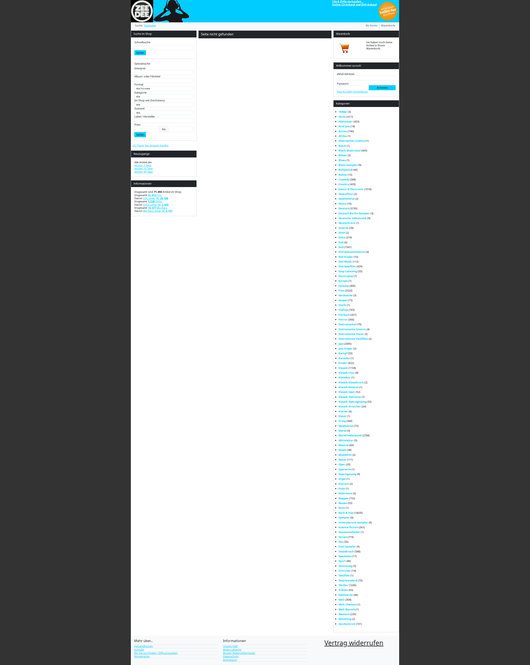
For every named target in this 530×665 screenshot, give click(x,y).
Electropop (345, 276)
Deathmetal (346, 198)
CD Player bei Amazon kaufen (150, 145)
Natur (342, 459)
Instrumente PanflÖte (353, 339)
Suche (138, 25)
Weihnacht (345, 595)
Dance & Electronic (351, 189)
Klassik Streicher (349, 406)
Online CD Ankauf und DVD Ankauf (354, 4)
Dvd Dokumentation (351, 252)
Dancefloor (345, 194)
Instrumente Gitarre (352, 329)
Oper (341, 464)
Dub (341, 242)
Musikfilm (345, 455)
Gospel (342, 300)
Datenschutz (230, 656)
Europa (343, 281)
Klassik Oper (346, 392)
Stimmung (345, 566)
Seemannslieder (349, 532)
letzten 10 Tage (143, 168)
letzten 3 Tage (142, 165)
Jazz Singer (345, 348)
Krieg (342, 421)
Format (138, 84)
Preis (137, 124)
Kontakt (139, 650)
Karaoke (344, 358)
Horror (343, 319)
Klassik (343, 368)
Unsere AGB (230, 646)
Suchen (140, 52)
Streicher (344, 571)
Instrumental (347, 324)
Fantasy (343, 286)
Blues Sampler (348, 165)
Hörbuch (344, 315)
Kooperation (142, 656)
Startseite (150, 25)
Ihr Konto (372, 25)
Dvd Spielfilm (347, 266)
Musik (342, 450)
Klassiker (344, 377)
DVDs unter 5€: (156, 204)
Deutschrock (346, 223)
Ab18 (341, 117)
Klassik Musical (348, 387)
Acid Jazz (344, 126)
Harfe (342, 305)
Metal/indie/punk (350, 435)
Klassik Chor (346, 373)
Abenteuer (345, 121)
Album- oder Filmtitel (147, 76)
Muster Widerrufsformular (239, 653)
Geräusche (345, 295)
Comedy (343, 179)
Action (342, 131)
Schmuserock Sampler (353, 522)
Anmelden (382, 87)
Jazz (340, 344)
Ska (340, 542)
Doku (341, 237)
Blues (342, 160)
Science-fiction (348, 527)
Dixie (341, 232)
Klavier (343, 411)
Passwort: (343, 83)
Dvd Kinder (345, 257)
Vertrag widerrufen (353, 642)
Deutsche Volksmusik (352, 218)
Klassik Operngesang (352, 401)
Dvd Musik (345, 261)
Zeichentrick (346, 624)
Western (344, 614)
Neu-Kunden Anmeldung (352, 92)
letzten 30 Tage (143, 172)
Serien (342, 537)
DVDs (155, 201)
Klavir (342, 416)
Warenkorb (388, 25)
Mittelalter (345, 440)
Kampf (342, 353)
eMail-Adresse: (346, 74)
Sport (342, 561)
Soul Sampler (347, 546)
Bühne (342, 174)
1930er (342, 112)
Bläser (342, 155)
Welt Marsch (346, 609)
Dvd (340, 247)
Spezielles (345, 556)
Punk (341, 488)
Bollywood (345, 170)
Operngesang (347, 474)
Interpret (140, 68)
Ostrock (343, 484)
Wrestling (344, 619)
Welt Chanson (347, 604)
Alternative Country (351, 141)
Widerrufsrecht (232, 650)
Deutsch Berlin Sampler (354, 213)
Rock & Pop (345, 513)
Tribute (343, 590)
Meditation (345, 426)
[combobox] (163, 48)
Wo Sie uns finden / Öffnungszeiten (156, 653)
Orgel (342, 479)
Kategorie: (140, 92)
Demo (342, 203)
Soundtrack (346, 551)
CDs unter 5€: (155, 198)
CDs (154, 195)
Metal (342, 430)
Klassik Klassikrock (351, 382)
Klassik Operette (349, 397)
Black (342, 146)
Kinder (342, 363)
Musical (343, 445)
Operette (344, 469)
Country (343, 184)
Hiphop (343, 310)
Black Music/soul (349, 150)
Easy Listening (347, 271)
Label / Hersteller (144, 116)
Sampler (344, 517)
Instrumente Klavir (351, 334)
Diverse (343, 228)
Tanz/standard (347, 580)
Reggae (343, 498)
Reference (345, 493)
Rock (341, 508)
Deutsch (343, 208)
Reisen (342, 503)
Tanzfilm (344, 575)
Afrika (342, 136)
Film (341, 290)
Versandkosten (143, 646)
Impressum (230, 660)
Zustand (139, 108)
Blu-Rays (157, 208)
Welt (341, 599)
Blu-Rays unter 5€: (157, 211)
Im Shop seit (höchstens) (149, 100)
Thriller (343, 585)
